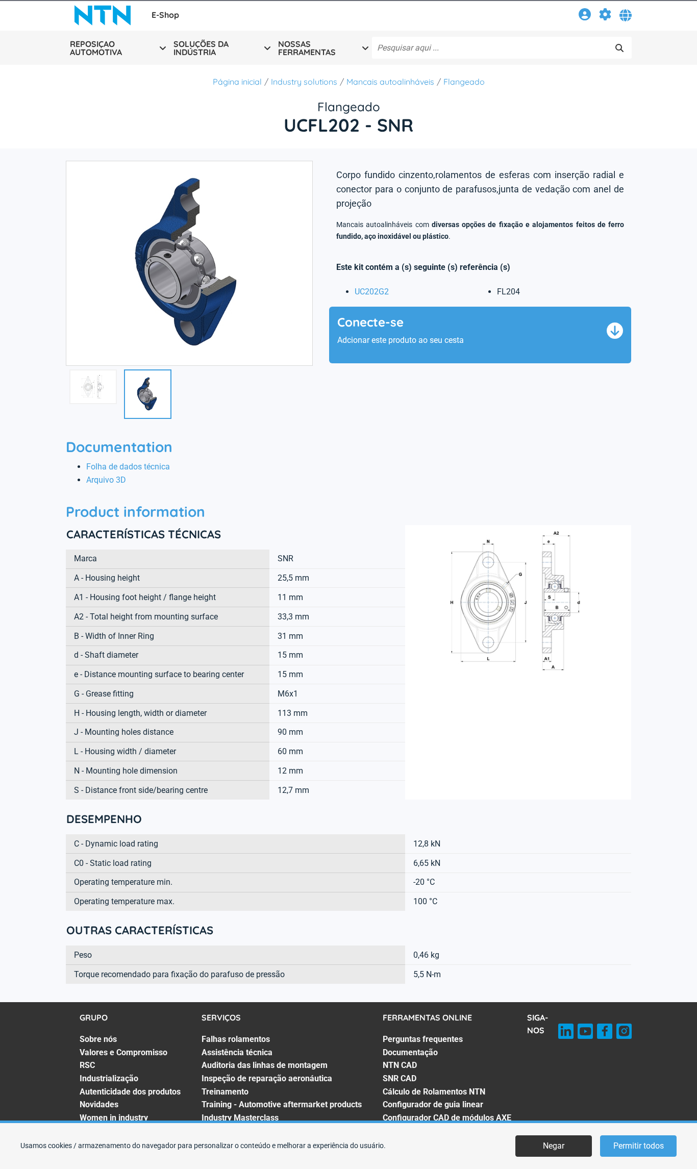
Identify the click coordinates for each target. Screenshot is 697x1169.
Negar (553, 1146)
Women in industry (114, 1118)
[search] (619, 48)
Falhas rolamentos (236, 1039)
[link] (585, 16)
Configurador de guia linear (433, 1104)
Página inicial (237, 82)
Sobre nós (98, 1039)
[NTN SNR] (102, 15)
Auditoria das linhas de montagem (265, 1065)
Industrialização (109, 1078)
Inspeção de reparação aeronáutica (267, 1078)
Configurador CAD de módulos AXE (447, 1118)
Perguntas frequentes (423, 1039)
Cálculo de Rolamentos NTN (434, 1092)
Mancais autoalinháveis (390, 82)
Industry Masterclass (240, 1118)
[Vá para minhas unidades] (605, 16)
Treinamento (225, 1092)
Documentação (410, 1052)
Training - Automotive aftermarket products (282, 1104)
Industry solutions (304, 82)
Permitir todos (638, 1146)
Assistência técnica (237, 1052)
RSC (87, 1065)
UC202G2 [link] (372, 291)
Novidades (99, 1104)
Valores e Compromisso (123, 1052)
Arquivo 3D (106, 480)
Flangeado (464, 82)
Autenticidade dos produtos (130, 1092)
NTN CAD (400, 1065)
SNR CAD (399, 1078)
